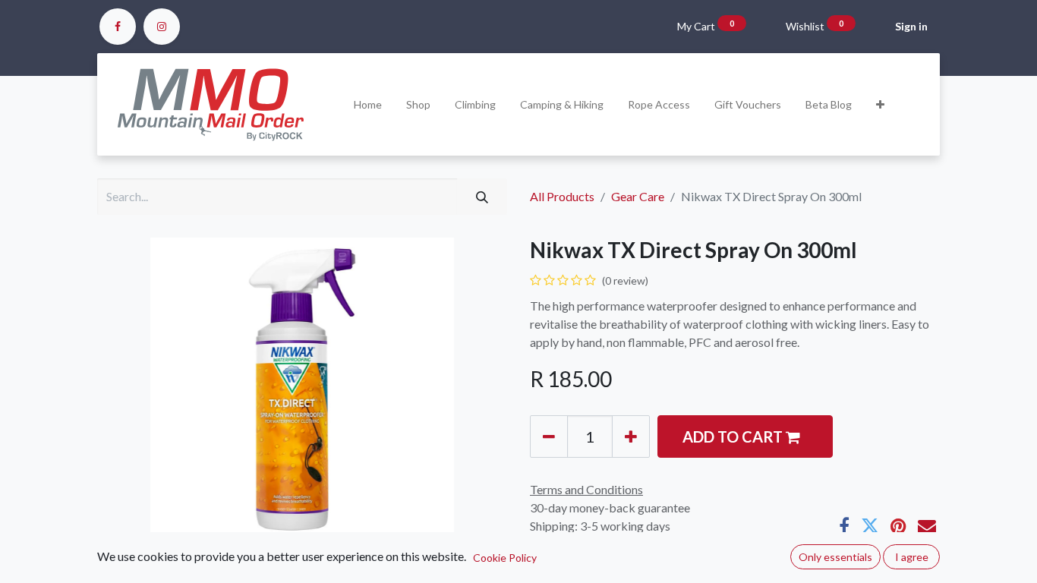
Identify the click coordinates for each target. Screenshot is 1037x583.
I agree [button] (911, 556)
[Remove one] (549, 436)
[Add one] (631, 436)
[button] (880, 104)
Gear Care (637, 196)
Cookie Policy (505, 557)
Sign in (911, 26)
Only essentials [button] (835, 556)
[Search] (482, 196)
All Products (562, 196)
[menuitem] (368, 104)
